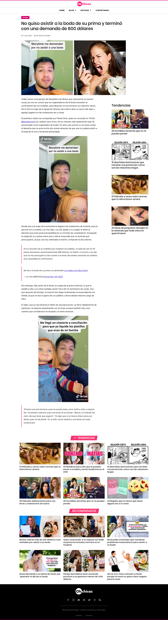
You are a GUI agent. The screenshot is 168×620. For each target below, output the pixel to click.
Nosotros (89, 615)
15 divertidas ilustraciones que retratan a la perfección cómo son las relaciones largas (128, 165)
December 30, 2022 (53, 277)
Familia (25, 17)
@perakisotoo (28, 122)
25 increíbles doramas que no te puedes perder (129, 132)
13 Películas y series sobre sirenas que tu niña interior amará (129, 198)
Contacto (78, 615)
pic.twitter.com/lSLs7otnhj (76, 271)
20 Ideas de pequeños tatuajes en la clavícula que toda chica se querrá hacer (130, 230)
